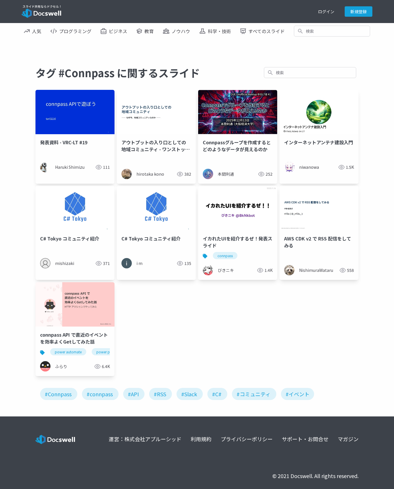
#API (133, 394)
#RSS (160, 394)
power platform (109, 351)
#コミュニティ (254, 394)
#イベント (297, 394)
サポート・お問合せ (305, 439)
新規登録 (358, 11)
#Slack (189, 394)
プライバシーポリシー (247, 439)
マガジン (348, 439)
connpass (225, 255)
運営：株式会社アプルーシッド (145, 439)
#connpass (100, 394)
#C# (217, 394)
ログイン (326, 11)
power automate (68, 351)
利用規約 (201, 439)
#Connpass (58, 394)
